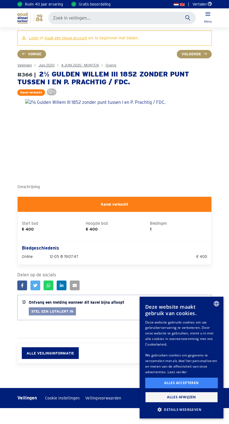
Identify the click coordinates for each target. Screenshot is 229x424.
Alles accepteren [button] (181, 382)
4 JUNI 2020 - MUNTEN (80, 65)
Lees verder (177, 372)
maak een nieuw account (65, 38)
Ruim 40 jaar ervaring (44, 4)
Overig (111, 65)
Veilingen (24, 65)
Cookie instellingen (62, 398)
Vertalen (200, 4)
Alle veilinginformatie (50, 353)
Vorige (34, 54)
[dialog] (181, 357)
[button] (181, 409)
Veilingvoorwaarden (103, 398)
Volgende (191, 54)
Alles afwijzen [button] (181, 397)
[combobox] (216, 303)
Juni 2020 (46, 65)
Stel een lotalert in (52, 311)
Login (34, 38)
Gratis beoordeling (95, 4)
